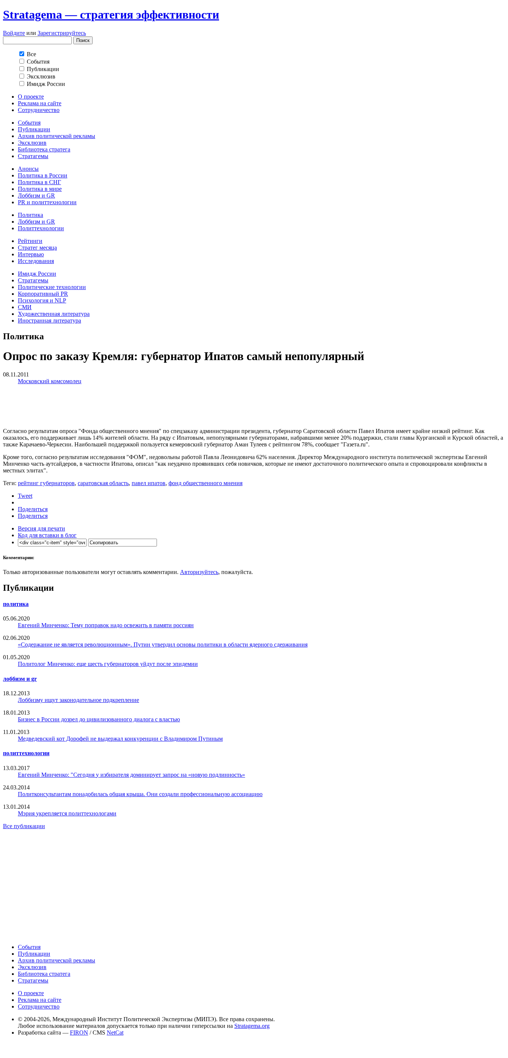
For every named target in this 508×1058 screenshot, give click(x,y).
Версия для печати (41, 528)
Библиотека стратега (44, 149)
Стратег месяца (37, 247)
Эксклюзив (32, 143)
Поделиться (33, 509)
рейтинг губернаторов (46, 483)
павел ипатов (148, 483)
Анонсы (28, 169)
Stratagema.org (252, 1026)
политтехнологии (26, 753)
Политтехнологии (41, 228)
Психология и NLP (42, 300)
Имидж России (37, 273)
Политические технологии (52, 287)
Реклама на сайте (39, 103)
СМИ (25, 307)
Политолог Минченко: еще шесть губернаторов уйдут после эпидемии (108, 664)
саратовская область (103, 483)
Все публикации (24, 826)
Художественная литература (54, 314)
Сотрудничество (39, 110)
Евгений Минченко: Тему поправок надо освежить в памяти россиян (106, 625)
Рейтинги (30, 241)
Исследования (36, 261)
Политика (30, 215)
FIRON (79, 1032)
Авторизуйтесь (199, 572)
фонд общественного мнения (205, 483)
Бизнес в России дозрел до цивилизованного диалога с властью (99, 719)
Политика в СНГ (39, 182)
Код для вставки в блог (47, 535)
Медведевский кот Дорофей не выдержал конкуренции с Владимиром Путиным (120, 738)
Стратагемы (33, 156)
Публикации (34, 129)
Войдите (14, 33)
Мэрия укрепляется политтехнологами (67, 813)
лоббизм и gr (20, 679)
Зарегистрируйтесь (62, 33)
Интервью (31, 254)
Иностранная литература (49, 320)
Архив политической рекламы (56, 136)
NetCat (115, 1032)
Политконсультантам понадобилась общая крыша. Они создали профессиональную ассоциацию (140, 794)
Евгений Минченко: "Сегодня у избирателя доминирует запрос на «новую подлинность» (131, 775)
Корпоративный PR (43, 294)
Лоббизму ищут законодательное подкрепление (78, 700)
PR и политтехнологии (47, 202)
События (29, 122)
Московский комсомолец (49, 381)
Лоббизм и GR (36, 195)
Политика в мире (40, 189)
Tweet (25, 496)
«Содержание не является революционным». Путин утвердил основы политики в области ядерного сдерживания (163, 644)
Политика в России (42, 175)
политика (16, 604)
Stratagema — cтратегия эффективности (111, 14)
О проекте (31, 96)
